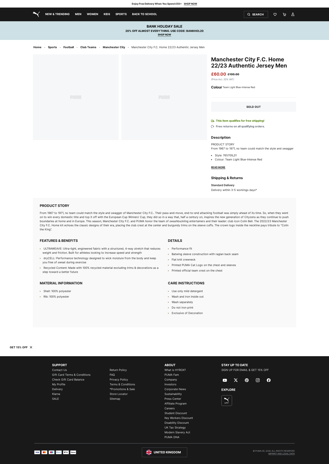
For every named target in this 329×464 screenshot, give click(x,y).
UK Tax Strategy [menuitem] (175, 427)
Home (37, 47)
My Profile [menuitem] (58, 384)
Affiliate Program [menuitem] (175, 403)
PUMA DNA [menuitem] (171, 437)
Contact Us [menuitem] (59, 370)
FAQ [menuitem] (112, 374)
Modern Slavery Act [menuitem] (177, 432)
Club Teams (88, 47)
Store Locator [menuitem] (119, 394)
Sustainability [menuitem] (173, 394)
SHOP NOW (190, 3)
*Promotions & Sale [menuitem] (122, 389)
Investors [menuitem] (170, 384)
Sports (52, 47)
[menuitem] (57, 14)
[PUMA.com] (35, 14)
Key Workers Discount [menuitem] (178, 418)
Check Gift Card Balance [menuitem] (68, 379)
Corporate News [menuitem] (175, 389)
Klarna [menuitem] (56, 394)
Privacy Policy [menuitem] (119, 379)
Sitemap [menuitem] (115, 398)
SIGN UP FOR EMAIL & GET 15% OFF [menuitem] (245, 370)
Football (68, 47)
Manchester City (114, 47)
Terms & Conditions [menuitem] (122, 384)
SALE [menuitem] (55, 398)
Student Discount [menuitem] (175, 413)
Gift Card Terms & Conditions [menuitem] (71, 374)
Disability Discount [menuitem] (176, 422)
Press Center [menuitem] (172, 398)
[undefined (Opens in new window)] (226, 400)
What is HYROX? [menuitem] (175, 370)
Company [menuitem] (170, 379)
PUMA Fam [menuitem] (171, 374)
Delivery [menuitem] (57, 389)
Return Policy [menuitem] (118, 370)
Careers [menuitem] (169, 408)
